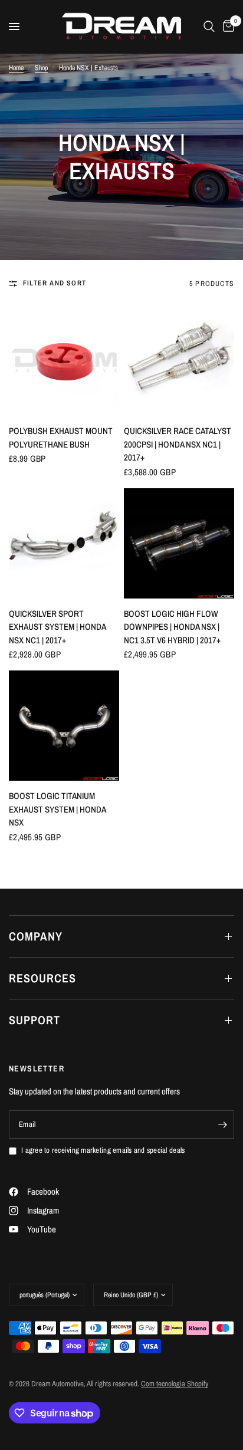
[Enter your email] (222, 1124)
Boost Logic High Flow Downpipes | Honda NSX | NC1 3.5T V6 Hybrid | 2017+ (172, 626)
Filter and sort (54, 283)
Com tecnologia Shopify (174, 1384)
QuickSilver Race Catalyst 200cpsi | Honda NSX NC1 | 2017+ (177, 444)
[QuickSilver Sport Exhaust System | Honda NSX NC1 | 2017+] (64, 543)
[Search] (209, 26)
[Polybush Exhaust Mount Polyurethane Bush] (64, 360)
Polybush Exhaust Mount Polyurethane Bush (61, 438)
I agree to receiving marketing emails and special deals (103, 1150)
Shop (41, 68)
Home (16, 68)
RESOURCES (42, 978)
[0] (226, 26)
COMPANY (36, 936)
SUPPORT (34, 1020)
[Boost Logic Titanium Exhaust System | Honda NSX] (64, 725)
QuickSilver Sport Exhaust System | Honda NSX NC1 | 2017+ (57, 626)
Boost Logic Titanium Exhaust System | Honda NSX (57, 809)
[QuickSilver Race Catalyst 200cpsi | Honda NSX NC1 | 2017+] (179, 360)
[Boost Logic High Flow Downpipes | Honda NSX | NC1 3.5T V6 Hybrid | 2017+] (179, 543)
